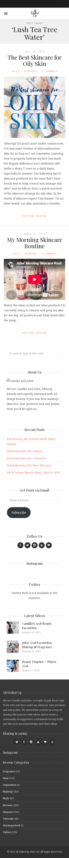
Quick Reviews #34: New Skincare (29, 465)
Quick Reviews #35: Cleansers (26, 458)
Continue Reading (34, 216)
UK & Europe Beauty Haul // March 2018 (33, 472)
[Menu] (6, 14)
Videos (7, 832)
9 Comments (49, 253)
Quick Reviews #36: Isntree (24, 451)
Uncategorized (11, 825)
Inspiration (9, 785)
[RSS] (52, 742)
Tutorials (8, 818)
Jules (15, 71)
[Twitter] (27, 545)
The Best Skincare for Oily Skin (34, 60)
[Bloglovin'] (49, 545)
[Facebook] (20, 545)
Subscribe (19, 512)
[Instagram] (35, 545)
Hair (5, 778)
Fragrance (9, 771)
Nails (6, 798)
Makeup (8, 791)
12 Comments (49, 71)
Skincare (30, 71)
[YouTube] (42, 545)
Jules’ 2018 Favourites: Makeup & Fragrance (37, 645)
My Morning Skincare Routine (34, 243)
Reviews (8, 805)
